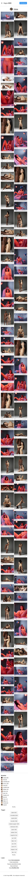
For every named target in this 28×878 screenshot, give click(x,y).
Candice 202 (6, 787)
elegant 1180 (14, 849)
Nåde (16, 9)
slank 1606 (14, 829)
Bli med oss (23, 3)
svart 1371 (14, 846)
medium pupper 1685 (14, 824)
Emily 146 (5, 791)
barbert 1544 (14, 832)
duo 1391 (14, 843)
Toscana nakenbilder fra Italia (14, 864)
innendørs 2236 (14, 815)
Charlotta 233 (6, 781)
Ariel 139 (5, 793)
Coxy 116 (5, 799)
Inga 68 (5, 805)
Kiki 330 (5, 779)
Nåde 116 (5, 801)
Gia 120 (5, 797)
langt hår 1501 (14, 835)
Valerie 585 (5, 777)
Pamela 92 (5, 803)
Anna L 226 (5, 783)
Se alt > (14, 806)
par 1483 (14, 838)
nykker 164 (5, 789)
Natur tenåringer (14, 866)
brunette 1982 (14, 821)
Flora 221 (5, 785)
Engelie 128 (6, 795)
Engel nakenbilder (14, 862)
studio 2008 (14, 818)
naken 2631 (14, 812)
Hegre (7, 3)
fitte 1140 (14, 852)
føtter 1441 (14, 841)
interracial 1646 (14, 826)
